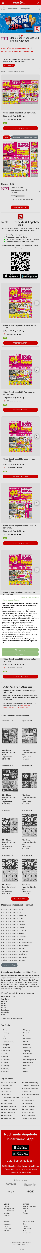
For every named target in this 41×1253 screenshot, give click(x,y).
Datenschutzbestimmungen (29, 597)
